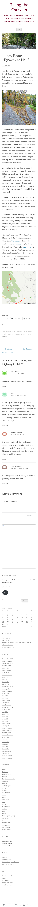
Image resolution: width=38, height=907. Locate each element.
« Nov (4, 626)
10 (7, 617)
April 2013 (5, 746)
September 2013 (7, 735)
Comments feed (7, 882)
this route (15, 241)
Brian (12, 393)
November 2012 (7, 758)
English (4, 790)
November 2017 (7, 675)
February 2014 (6, 723)
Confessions (29, 349)
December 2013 (7, 728)
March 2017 (5, 682)
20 (22, 619)
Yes (5, 592)
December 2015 (7, 691)
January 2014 (6, 725)
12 (17, 617)
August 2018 (6, 672)
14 (26, 617)
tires (3, 820)
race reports (6, 806)
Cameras (5, 781)
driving (4, 788)
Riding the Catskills (19, 7)
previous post (18, 244)
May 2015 (5, 695)
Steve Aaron (15, 372)
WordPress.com (7, 885)
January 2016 (6, 689)
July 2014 (5, 712)
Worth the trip (6, 334)
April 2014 (5, 719)
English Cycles (6, 859)
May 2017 (5, 679)
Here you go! (6, 640)
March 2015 (5, 698)
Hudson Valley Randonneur (10, 862)
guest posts (6, 792)
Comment (29, 515)
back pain (5, 772)
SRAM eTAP (6, 818)
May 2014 (5, 716)
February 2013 (6, 751)
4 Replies (6, 66)
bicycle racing (6, 774)
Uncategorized (6, 822)
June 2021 (5, 668)
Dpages (4, 857)
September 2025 (7, 659)
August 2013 (6, 737)
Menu (19, 29)
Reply (4, 386)
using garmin (6, 825)
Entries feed (6, 880)
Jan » (31, 626)
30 (3, 624)
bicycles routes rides (8, 779)
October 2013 (6, 732)
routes (30, 331)
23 (3, 622)
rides (25, 331)
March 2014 (5, 721)
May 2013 (5, 744)
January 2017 (6, 684)
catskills (20, 331)
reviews (4, 809)
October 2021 (6, 665)
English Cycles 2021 (8, 647)
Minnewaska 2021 (7, 645)
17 (7, 619)
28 (27, 622)
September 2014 (7, 707)
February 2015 (6, 700)
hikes (4, 797)
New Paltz (5, 799)
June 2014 (5, 714)
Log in (4, 878)
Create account (7, 876)
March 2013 (5, 749)
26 (17, 622)
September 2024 (7, 663)
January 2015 (6, 702)
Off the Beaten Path (8, 864)
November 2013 (7, 730)
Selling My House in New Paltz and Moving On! (16, 642)
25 (12, 622)
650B (4, 769)
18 (12, 619)
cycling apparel (6, 785)
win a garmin (6, 827)
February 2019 (6, 670)
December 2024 (7, 661)
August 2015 (6, 693)
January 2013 (6, 753)
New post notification (9, 575)
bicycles (4, 776)
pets (3, 802)
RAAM (4, 804)
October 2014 (6, 705)
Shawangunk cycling (8, 816)
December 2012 (7, 755)
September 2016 (7, 686)
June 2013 (5, 742)
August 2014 (6, 709)
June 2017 (5, 677)
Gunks (4, 795)
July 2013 (5, 739)
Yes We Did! (6, 638)
